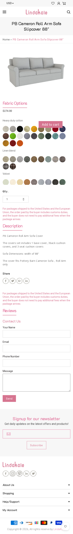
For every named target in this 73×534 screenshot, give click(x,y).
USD (9, 3)
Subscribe (36, 445)
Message (8, 371)
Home (6, 39)
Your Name (9, 327)
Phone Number (11, 356)
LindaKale (59, 529)
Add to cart (50, 124)
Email (6, 341)
